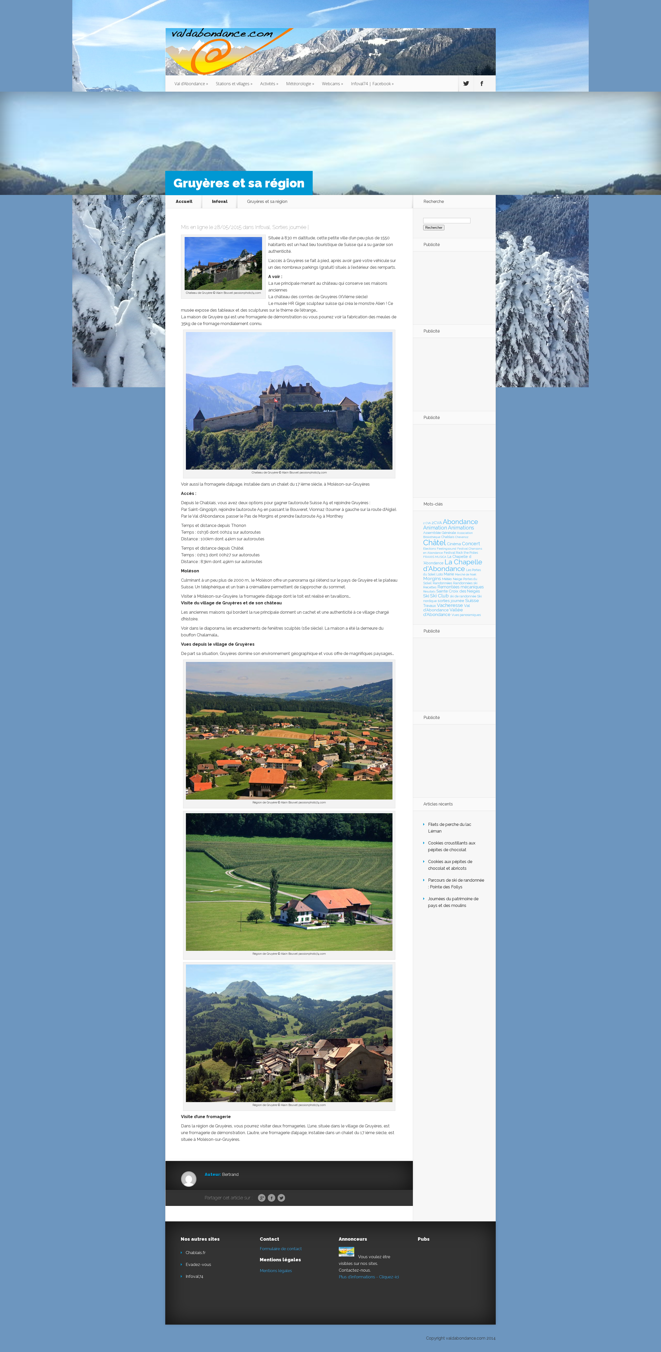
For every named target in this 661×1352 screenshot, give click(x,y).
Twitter (281, 1198)
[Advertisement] (451, 287)
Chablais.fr (196, 1252)
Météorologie (300, 83)
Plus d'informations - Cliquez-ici (369, 1277)
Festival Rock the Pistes (461, 553)
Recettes (429, 587)
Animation (435, 528)
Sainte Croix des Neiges (458, 591)
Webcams (332, 83)
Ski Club (439, 595)
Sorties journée (289, 227)
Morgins (432, 578)
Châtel (434, 542)
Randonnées (442, 583)
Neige (457, 579)
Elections (429, 548)
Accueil (184, 201)
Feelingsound (446, 548)
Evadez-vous (198, 1264)
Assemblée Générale (439, 533)
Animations (461, 528)
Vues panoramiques (466, 615)
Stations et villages (234, 83)
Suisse (472, 600)
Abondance (460, 522)
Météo (447, 579)
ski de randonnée (463, 596)
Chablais (447, 537)
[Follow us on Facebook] (482, 83)
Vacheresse (450, 605)
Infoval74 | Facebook (372, 83)
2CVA (437, 522)
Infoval (219, 201)
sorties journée (451, 600)
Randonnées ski (465, 583)
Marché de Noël (465, 574)
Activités (269, 83)
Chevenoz (461, 537)
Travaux (429, 606)
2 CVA (427, 523)
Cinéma (454, 544)
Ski (426, 595)
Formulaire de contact (281, 1248)
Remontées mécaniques (460, 586)
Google (262, 1198)
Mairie (449, 574)
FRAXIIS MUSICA (434, 557)
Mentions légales (276, 1270)
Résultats (429, 591)
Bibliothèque (431, 537)
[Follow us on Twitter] (466, 83)
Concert (471, 543)
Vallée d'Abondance (443, 612)
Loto (439, 574)
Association (465, 533)
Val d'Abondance (446, 607)
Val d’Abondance (191, 83)
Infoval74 (194, 1276)
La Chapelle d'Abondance (452, 565)
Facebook (271, 1198)
